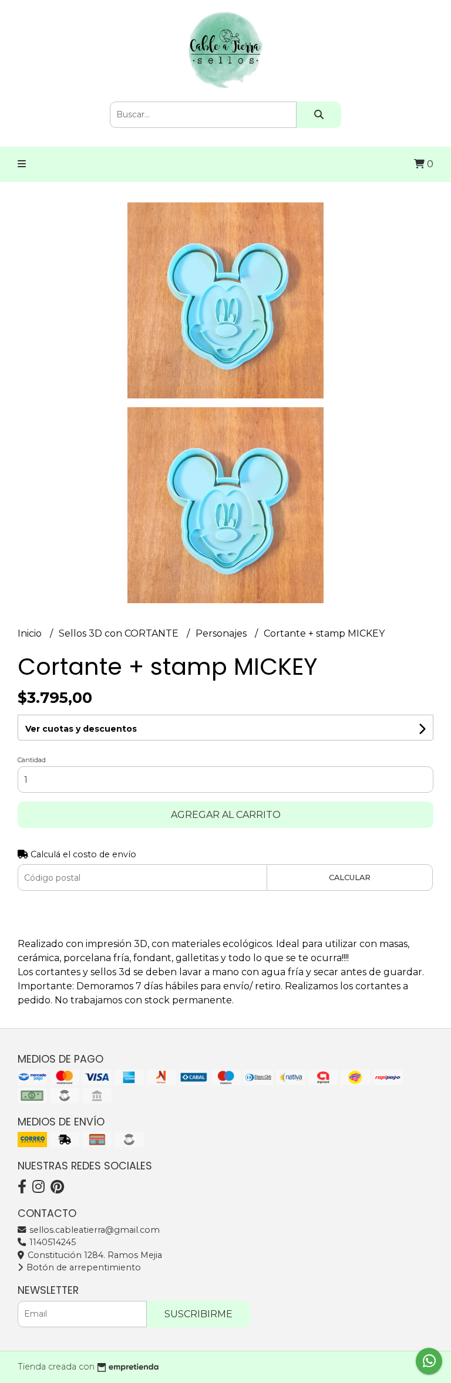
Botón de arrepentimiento (82, 1267)
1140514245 (51, 1242)
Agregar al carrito (226, 814)
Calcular (350, 877)
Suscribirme (198, 1314)
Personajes (222, 633)
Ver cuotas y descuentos (81, 728)
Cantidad (32, 760)
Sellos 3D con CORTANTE (120, 633)
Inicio (31, 633)
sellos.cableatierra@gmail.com (93, 1230)
